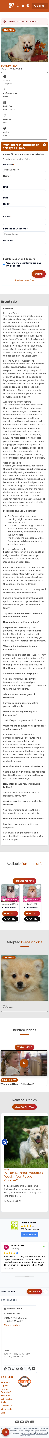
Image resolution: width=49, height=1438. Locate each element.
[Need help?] (5, 1432)
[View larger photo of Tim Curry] (38, 887)
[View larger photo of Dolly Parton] (17, 887)
